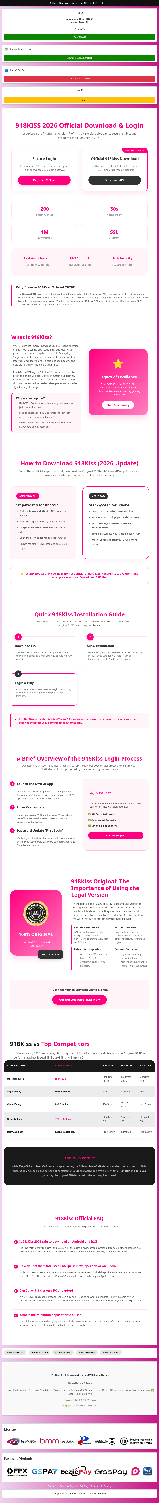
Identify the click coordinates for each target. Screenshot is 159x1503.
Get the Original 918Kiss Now (79, 999)
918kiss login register (63, 1352)
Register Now (80, 100)
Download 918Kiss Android (79, 58)
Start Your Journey (118, 405)
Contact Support (115, 835)
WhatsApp (81, 37)
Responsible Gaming (101, 1486)
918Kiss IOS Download (79, 79)
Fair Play (84, 1486)
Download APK (115, 180)
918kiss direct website (110, 1352)
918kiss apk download (15, 1352)
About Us (52, 1486)
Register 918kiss (44, 180)
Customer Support (68, 1486)
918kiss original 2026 (39, 1352)
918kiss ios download (86, 1352)
